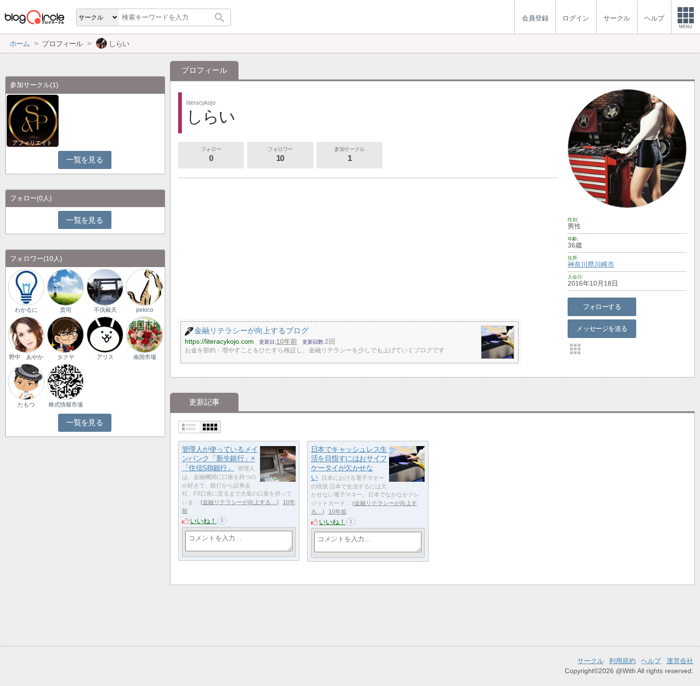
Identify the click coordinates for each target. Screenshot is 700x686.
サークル (590, 661)
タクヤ (65, 357)
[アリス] (105, 334)
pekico (144, 310)
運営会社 (680, 661)
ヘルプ (651, 661)
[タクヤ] (65, 334)
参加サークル (349, 154)
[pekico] (144, 286)
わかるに (26, 310)
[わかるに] (26, 286)
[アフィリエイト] (32, 120)
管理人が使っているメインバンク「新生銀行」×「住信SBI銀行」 (220, 458)
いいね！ (203, 521)
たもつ (26, 405)
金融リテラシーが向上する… (239, 502)
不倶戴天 (105, 310)
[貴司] (65, 286)
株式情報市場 (66, 405)
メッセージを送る (601, 328)
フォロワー (280, 154)
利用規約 (622, 661)
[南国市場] (144, 334)
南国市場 (144, 357)
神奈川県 (581, 264)
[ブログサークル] (34, 17)
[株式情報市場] (65, 381)
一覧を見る (84, 160)
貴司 (65, 310)
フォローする (602, 306)
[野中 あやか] (26, 334)
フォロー (211, 154)
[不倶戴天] (105, 286)
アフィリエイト (32, 143)
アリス (105, 357)
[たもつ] (26, 381)
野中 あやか (26, 357)
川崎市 (604, 264)
